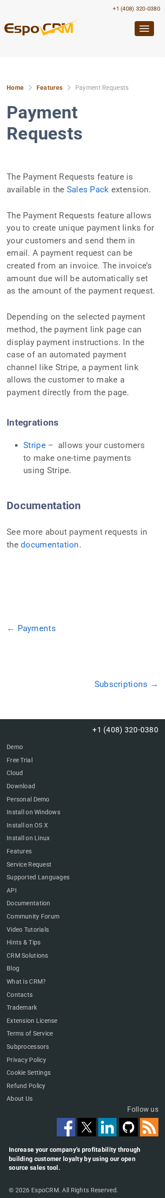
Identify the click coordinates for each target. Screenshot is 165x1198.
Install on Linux (28, 838)
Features (49, 87)
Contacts (20, 994)
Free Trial (20, 760)
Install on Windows (33, 812)
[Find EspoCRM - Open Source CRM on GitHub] (129, 1133)
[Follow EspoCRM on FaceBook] (67, 1133)
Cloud (15, 772)
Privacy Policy (26, 1059)
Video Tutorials (28, 929)
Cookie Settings (29, 1072)
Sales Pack (88, 189)
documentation (50, 545)
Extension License (32, 1020)
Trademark (22, 1007)
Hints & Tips (23, 942)
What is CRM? (26, 981)
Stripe (34, 445)
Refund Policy (26, 1085)
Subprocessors (28, 1046)
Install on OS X (27, 825)
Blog (13, 968)
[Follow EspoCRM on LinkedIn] (108, 1133)
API (12, 890)
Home (15, 87)
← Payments (31, 628)
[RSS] (149, 1133)
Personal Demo (28, 799)
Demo (15, 746)
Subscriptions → (126, 684)
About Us (20, 1098)
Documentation (29, 903)
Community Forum (33, 916)
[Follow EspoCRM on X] (87, 1133)
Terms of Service (30, 1033)
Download (21, 786)
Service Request (29, 864)
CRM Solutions (27, 955)
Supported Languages (38, 877)
